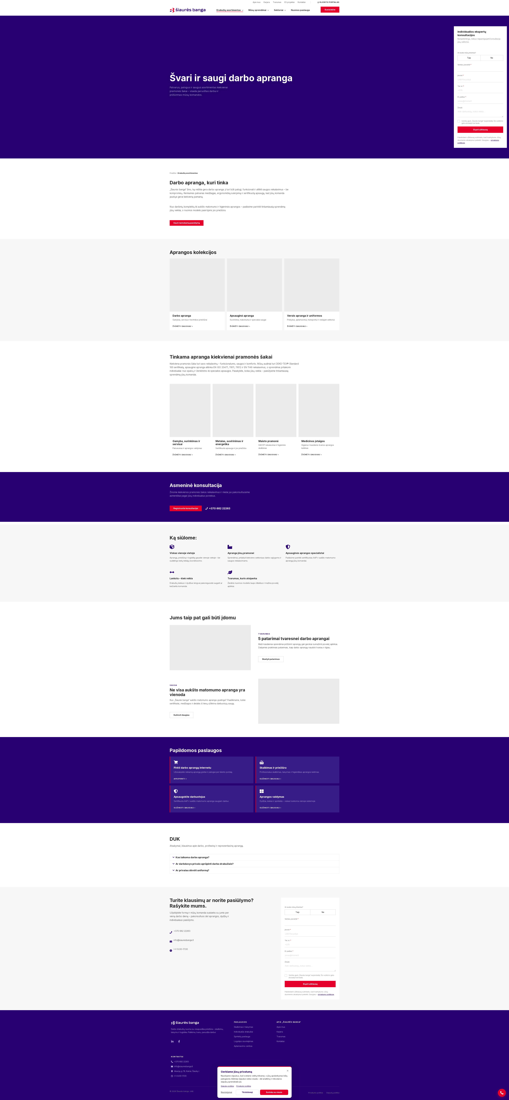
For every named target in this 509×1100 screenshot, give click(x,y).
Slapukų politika (227, 1086)
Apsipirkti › (180, 779)
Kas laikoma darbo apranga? (192, 857)
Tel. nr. (461, 86)
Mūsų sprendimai (257, 10)
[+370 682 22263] (502, 1093)
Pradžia (173, 173)
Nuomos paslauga (300, 10)
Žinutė (460, 108)
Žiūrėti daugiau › (183, 326)
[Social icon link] (172, 1041)
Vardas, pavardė (464, 65)
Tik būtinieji (247, 1092)
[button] (254, 857)
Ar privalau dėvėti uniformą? (192, 870)
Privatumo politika (243, 1086)
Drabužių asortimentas (228, 10)
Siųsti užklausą (480, 129)
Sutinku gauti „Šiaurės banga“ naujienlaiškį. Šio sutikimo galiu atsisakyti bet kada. (482, 122)
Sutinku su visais (274, 1092)
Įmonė (461, 75)
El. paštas (462, 97)
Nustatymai (226, 1092)
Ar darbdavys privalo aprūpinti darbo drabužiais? (205, 863)
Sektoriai (278, 10)
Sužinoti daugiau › (270, 779)
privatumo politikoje (326, 994)
